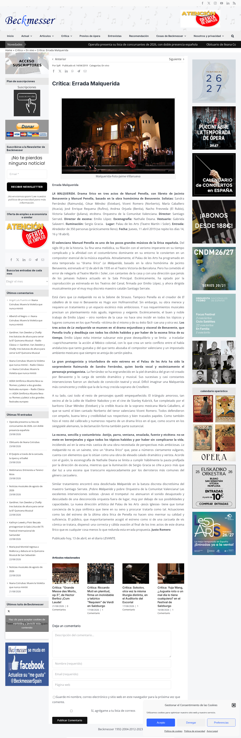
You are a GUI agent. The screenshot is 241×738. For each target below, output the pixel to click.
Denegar (191, 722)
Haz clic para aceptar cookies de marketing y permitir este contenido (27, 623)
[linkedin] (228, 3)
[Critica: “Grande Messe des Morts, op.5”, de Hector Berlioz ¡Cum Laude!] (65, 565)
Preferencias (221, 722)
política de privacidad (21, 199)
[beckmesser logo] (30, 13)
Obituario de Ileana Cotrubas (195, 44)
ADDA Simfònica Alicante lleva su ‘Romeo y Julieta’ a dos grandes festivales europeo (26, 397)
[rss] (234, 3)
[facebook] (202, 3)
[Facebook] (11, 260)
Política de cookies (173, 731)
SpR (58, 65)
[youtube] (221, 3)
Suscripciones (27, 87)
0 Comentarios (60, 607)
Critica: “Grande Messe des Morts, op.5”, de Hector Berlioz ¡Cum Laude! (64, 595)
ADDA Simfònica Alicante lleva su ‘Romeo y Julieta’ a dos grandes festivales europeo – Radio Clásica (26, 385)
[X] (17, 260)
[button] (234, 705)
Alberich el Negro (18, 316)
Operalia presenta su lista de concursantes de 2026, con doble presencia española (112, 44)
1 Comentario (95, 611)
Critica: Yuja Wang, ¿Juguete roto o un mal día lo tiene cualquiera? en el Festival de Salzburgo (170, 597)
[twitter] (208, 3)
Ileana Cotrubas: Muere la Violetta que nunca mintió (25, 304)
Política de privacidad (194, 731)
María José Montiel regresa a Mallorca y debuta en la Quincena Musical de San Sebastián (26, 551)
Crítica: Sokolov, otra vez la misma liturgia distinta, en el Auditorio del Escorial (135, 595)
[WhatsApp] (30, 260)
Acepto (161, 722)
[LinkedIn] (24, 260)
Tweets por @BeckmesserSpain (27, 623)
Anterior (60, 59)
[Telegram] (36, 260)
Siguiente (175, 59)
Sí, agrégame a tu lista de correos (112, 711)
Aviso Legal (212, 731)
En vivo (105, 65)
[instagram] (215, 3)
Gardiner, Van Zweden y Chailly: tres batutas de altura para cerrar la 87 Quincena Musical (27, 349)
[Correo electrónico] (43, 260)
